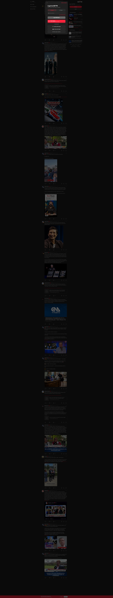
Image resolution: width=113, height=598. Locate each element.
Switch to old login (64, 2)
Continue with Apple (57, 29)
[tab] (52, 10)
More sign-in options (57, 31)
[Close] (47, 3)
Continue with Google (57, 26)
